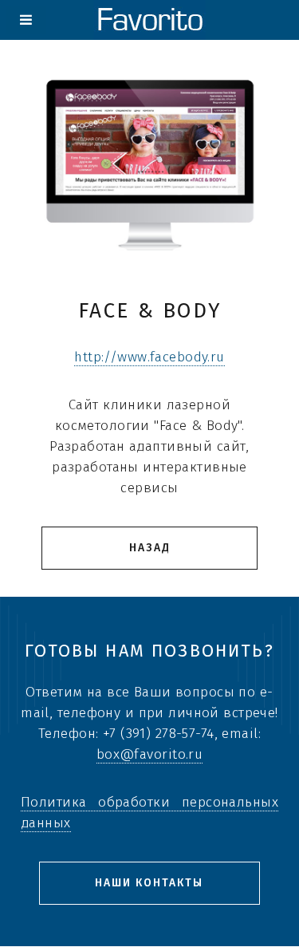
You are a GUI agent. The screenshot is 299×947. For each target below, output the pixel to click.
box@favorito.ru (149, 754)
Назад (150, 547)
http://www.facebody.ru (149, 357)
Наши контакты (149, 883)
